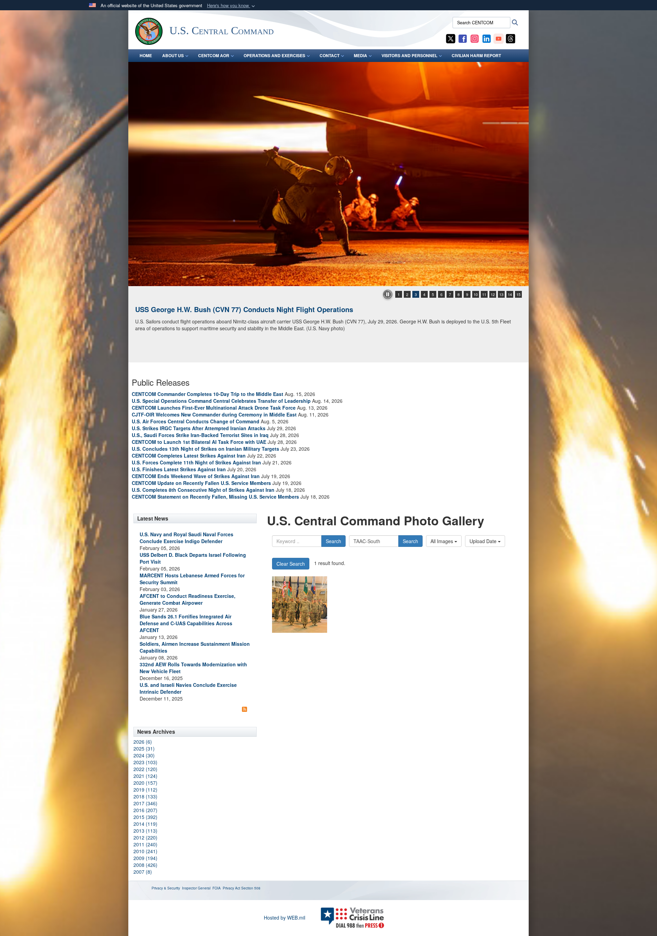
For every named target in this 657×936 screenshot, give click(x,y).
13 (501, 294)
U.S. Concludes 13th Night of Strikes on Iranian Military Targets (205, 448)
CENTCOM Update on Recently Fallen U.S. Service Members (201, 482)
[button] (231, 5)
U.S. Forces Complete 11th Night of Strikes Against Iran (196, 462)
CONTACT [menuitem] (329, 55)
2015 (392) (145, 816)
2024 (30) (144, 755)
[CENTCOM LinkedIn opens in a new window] (486, 38)
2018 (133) (145, 796)
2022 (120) (145, 769)
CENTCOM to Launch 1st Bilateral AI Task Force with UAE (199, 441)
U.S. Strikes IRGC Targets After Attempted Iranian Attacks (199, 428)
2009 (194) (145, 858)
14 (510, 294)
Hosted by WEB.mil (284, 917)
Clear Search (290, 563)
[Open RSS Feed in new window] (244, 708)
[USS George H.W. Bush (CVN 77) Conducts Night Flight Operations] (328, 174)
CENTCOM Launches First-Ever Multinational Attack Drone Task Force (214, 407)
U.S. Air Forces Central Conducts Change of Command (195, 421)
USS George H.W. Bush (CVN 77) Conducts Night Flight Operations (244, 309)
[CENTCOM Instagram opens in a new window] (474, 38)
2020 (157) (145, 782)
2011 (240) (145, 844)
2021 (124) (145, 775)
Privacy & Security (166, 888)
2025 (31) (144, 748)
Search (333, 541)
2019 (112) (145, 789)
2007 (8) (142, 871)
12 (493, 294)
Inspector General (196, 888)
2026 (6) (142, 741)
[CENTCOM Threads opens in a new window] (510, 38)
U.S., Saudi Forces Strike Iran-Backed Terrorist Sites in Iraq (200, 435)
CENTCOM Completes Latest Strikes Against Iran (189, 455)
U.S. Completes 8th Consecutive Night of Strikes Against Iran (203, 489)
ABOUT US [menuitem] (173, 55)
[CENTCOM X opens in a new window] (450, 38)
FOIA (216, 888)
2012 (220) (145, 837)
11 (484, 294)
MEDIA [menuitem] (360, 55)
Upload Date (483, 541)
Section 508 (250, 888)
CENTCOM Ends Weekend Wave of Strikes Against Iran (196, 476)
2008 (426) (145, 864)
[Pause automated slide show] (387, 294)
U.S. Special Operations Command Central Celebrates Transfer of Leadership (221, 400)
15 (518, 294)
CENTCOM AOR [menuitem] (213, 55)
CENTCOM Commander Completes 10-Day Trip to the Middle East (207, 393)
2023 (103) (145, 762)
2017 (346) (145, 803)
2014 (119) (145, 823)
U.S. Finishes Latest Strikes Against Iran (179, 469)
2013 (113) (145, 830)
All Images (442, 541)
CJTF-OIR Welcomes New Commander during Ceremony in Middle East (214, 414)
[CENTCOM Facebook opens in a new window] (462, 38)
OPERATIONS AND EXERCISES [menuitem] (274, 55)
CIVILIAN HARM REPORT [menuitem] (476, 55)
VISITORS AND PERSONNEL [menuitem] (409, 55)
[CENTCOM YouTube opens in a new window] (498, 38)
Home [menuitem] (146, 55)
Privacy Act (231, 888)
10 (476, 294)
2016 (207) (145, 810)
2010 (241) (145, 851)
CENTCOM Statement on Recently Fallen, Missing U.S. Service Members (215, 496)
